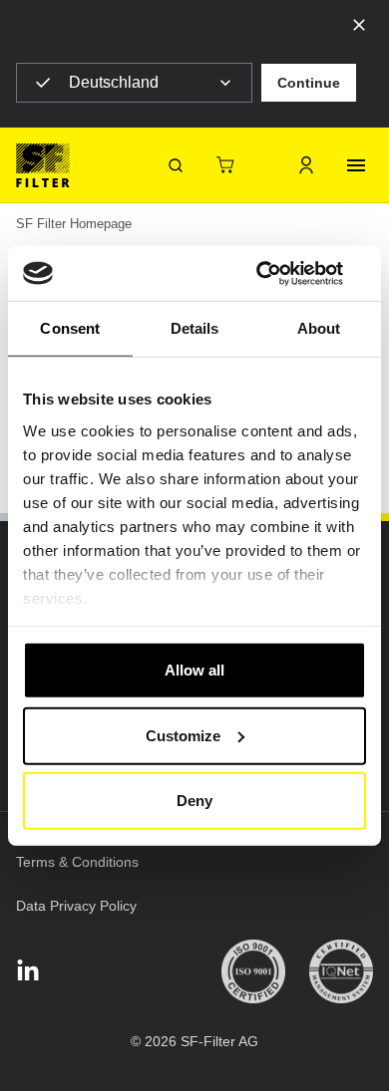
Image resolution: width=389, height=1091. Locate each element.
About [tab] (319, 328)
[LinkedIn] (28, 971)
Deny (194, 800)
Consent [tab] (70, 328)
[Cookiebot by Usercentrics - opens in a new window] (280, 273)
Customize (183, 734)
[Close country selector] (359, 24)
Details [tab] (195, 328)
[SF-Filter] (43, 165)
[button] (308, 83)
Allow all (194, 670)
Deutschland (114, 82)
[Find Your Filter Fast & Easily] (175, 165)
